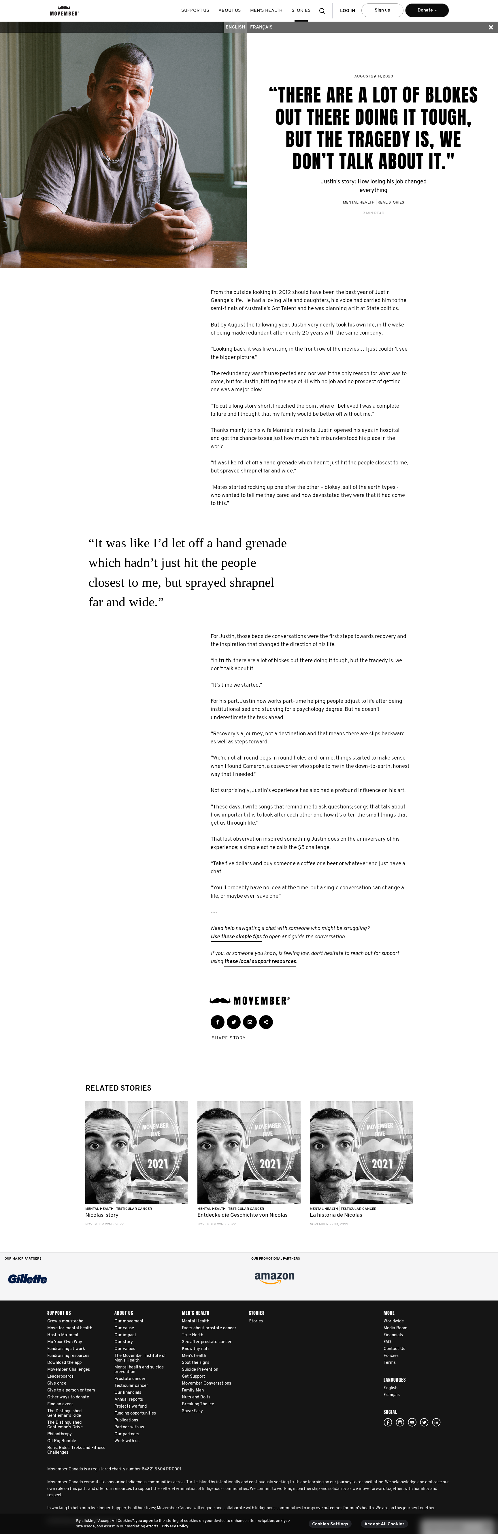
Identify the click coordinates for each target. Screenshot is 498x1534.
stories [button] (301, 10)
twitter (424, 1422)
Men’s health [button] (266, 10)
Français (261, 27)
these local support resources (260, 962)
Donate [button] (421, 12)
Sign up (382, 10)
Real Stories (391, 202)
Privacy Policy (175, 1526)
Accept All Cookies (384, 1524)
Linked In (436, 1422)
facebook (388, 1422)
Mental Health (359, 202)
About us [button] (229, 10)
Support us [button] (195, 10)
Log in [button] (347, 11)
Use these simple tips (236, 937)
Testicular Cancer (134, 1209)
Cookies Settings (330, 1524)
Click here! (400, 1422)
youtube (412, 1422)
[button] (324, 11)
